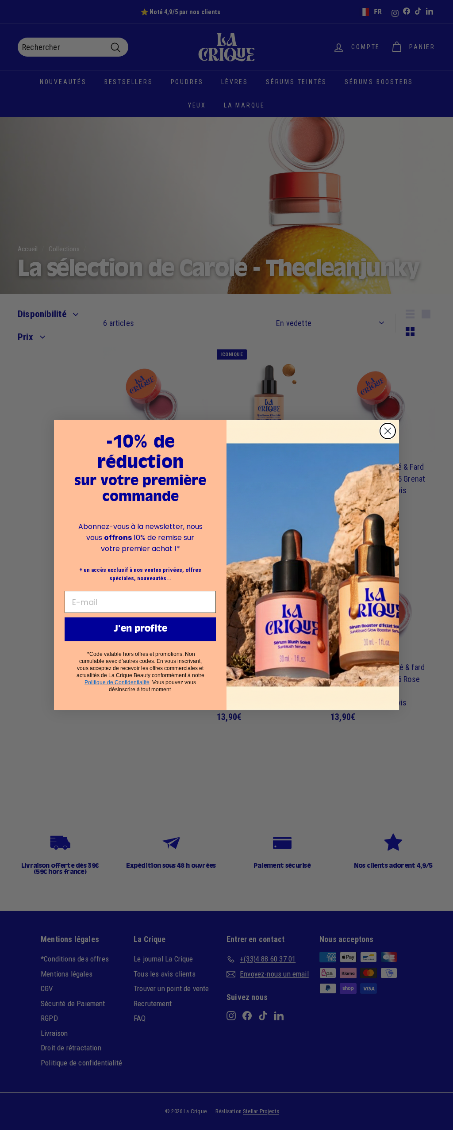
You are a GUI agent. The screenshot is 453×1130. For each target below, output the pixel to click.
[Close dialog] (387, 431)
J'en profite (140, 629)
